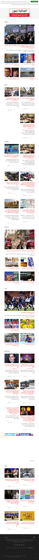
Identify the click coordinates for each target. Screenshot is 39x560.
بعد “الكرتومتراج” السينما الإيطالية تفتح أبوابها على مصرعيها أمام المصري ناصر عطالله (12, 502)
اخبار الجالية (6, 21)
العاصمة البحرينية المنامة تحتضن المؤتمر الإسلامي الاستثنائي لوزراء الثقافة (12, 523)
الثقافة (6, 465)
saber (32, 187)
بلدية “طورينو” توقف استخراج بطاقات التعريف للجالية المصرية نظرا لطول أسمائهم (28, 211)
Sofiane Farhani (30, 48)
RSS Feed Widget (27, 463)
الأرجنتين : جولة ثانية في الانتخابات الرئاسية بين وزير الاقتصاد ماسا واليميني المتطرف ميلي (12, 78)
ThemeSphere (30, 547)
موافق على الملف (34, 1)
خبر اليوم (6, 84)
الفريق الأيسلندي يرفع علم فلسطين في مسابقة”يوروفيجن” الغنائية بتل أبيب (12, 480)
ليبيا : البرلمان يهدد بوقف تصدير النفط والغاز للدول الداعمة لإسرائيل (12, 64)
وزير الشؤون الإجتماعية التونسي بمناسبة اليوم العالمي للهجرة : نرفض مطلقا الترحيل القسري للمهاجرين (12, 211)
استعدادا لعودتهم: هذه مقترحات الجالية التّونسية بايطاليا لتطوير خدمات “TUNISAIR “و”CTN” (28, 125)
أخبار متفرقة (7, 226)
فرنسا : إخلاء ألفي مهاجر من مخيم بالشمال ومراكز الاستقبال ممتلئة (27, 78)
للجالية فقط (6, 141)
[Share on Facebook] (11, 165)
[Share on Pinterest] (23, 108)
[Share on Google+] (24, 108)
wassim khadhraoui (30, 128)
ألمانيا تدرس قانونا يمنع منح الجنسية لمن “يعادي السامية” (28, 64)
